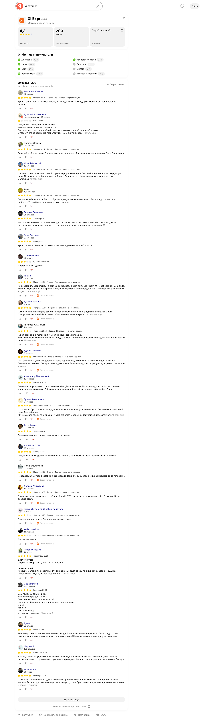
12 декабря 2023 (40, 218)
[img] (24, 98)
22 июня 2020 (39, 629)
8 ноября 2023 (39, 241)
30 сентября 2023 (41, 262)
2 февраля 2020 (40, 590)
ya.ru (103, 714)
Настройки (84, 714)
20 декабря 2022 (40, 431)
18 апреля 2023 (40, 308)
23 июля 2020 (39, 515)
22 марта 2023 (39, 357)
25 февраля (38, 121)
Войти (195, 6)
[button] (116, 84)
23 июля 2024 (39, 98)
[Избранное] (182, 6)
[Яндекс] (19, 6)
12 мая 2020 (38, 535)
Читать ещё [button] (90, 133)
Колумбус (27, 714)
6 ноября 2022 (39, 452)
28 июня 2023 (39, 282)
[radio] (20, 108)
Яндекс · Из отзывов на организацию (63, 98)
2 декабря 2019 (39, 675)
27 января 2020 (40, 652)
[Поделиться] (124, 18)
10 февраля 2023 (40, 405)
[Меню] (204, 6)
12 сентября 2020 (40, 556)
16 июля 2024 (39, 169)
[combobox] (58, 6)
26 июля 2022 (39, 492)
